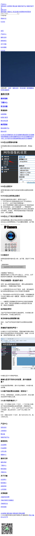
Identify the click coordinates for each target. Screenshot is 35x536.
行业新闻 (3, 448)
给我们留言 (4, 117)
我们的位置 (4, 120)
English (3, 21)
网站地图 (22, 513)
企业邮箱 (3, 513)
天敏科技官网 (5, 497)
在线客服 (22, 11)
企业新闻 (3, 444)
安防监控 (3, 6)
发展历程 (3, 486)
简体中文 (3, 18)
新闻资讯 (3, 40)
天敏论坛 (3, 472)
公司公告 (3, 451)
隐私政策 (16, 513)
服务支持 (3, 10)
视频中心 (3, 454)
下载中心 (10, 11)
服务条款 (10, 513)
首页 (2, 31)
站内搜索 (3, 47)
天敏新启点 (4, 503)
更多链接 (3, 507)
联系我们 (3, 483)
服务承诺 (3, 462)
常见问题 (16, 11)
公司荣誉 (3, 489)
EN (4, 50)
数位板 (15, 6)
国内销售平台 (5, 128)
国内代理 (3, 131)
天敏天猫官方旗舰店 (7, 500)
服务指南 (3, 11)
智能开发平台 (22, 6)
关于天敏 (3, 44)
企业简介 (3, 479)
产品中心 (3, 4)
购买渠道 (28, 11)
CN (2, 50)
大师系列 (10, 6)
